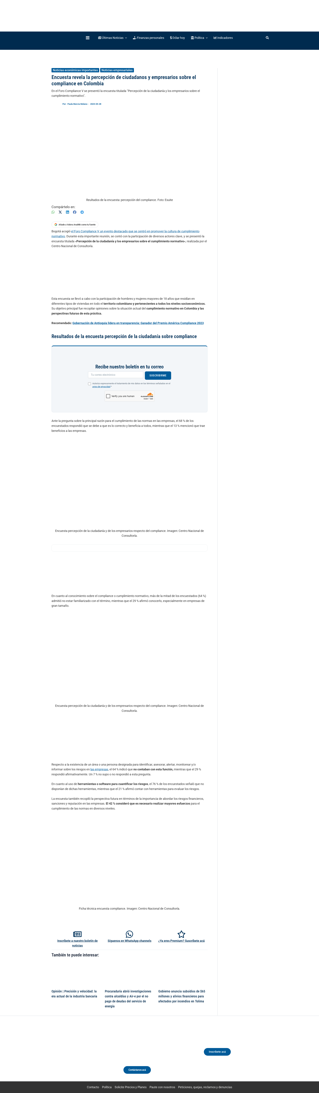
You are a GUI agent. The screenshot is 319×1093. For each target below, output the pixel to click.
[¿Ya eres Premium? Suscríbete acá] (181, 934)
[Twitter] (64, 1055)
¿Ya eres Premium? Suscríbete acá (181, 940)
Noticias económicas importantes (75, 70)
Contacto (93, 1087)
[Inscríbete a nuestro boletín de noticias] (77, 934)
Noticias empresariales (117, 70)
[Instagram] (76, 1055)
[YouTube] (88, 1055)
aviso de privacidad (101, 386)
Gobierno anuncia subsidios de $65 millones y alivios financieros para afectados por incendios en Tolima (181, 996)
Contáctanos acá (137, 1069)
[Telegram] (82, 212)
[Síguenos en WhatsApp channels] (129, 934)
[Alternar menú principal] (87, 37)
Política (107, 1087)
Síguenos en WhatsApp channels (129, 940)
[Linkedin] (70, 1055)
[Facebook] (74, 212)
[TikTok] (82, 1055)
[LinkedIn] (67, 212)
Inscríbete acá (217, 1051)
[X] (60, 212)
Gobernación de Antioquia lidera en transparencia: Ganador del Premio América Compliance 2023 (138, 323)
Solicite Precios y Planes (131, 1087)
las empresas (99, 769)
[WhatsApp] (53, 212)
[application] (125, 38)
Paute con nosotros (162, 1087)
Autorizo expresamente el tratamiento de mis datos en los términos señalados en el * (131, 385)
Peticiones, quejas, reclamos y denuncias (205, 1087)
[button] (112, 38)
